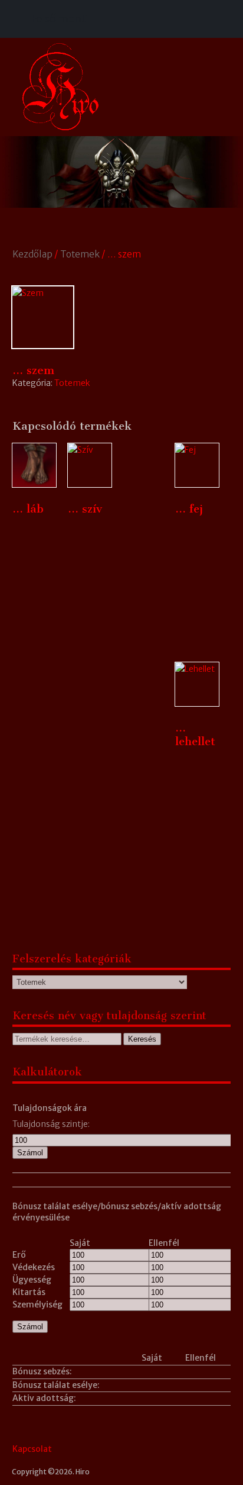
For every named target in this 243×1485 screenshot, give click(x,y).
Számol (30, 1152)
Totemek (80, 254)
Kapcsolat (32, 1449)
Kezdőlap (32, 254)
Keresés (142, 1039)
